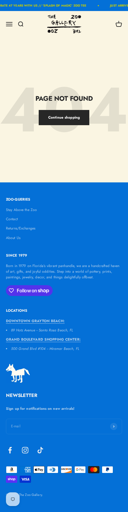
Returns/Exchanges (20, 228)
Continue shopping (64, 117)
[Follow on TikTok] (40, 450)
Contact (12, 219)
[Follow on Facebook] (10, 450)
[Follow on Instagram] (25, 450)
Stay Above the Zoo (21, 209)
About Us (13, 238)
